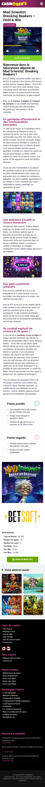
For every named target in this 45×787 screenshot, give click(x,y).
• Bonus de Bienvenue (9, 676)
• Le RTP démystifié (9, 693)
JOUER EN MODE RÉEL (23, 559)
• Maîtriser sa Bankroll (10, 695)
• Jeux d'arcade (7, 637)
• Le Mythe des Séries (9, 714)
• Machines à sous (8, 631)
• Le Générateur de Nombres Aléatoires (16, 701)
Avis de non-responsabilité (24, 777)
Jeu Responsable (9, 777)
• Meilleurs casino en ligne (11, 658)
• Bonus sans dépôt (9, 681)
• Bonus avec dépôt (9, 678)
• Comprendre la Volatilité (11, 698)
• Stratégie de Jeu (8, 717)
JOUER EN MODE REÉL (22, 58)
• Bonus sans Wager (9, 684)
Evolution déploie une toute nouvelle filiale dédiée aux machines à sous (20, 757)
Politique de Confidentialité (20, 778)
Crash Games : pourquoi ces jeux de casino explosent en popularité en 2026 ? (21, 739)
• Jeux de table (7, 634)
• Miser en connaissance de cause (14, 712)
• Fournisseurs (7, 642)
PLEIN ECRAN (10, 25)
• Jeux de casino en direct (11, 639)
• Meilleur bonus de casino (11, 673)
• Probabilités (7, 706)
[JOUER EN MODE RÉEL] (22, 502)
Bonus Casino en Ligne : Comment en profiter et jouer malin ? (22, 748)
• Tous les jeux (7, 629)
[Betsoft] (22, 516)
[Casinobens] (13, 3)
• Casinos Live (7, 661)
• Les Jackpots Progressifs (12, 709)
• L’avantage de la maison (11, 704)
